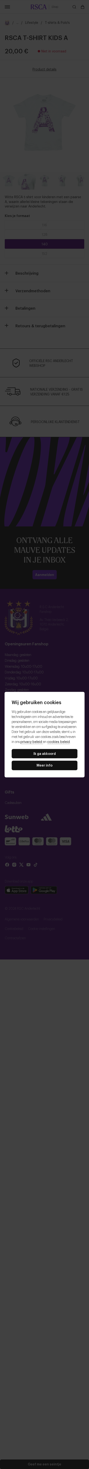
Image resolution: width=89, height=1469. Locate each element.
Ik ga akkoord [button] (44, 753)
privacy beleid (31, 741)
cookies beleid (58, 741)
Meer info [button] (44, 765)
